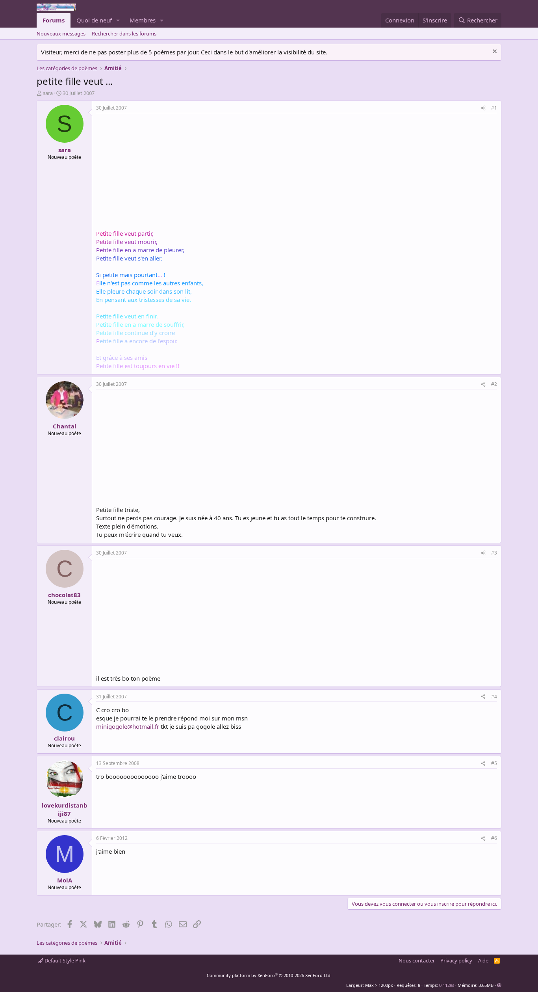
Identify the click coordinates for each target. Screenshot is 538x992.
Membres (143, 20)
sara (48, 93)
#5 (494, 763)
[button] (118, 20)
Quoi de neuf (94, 20)
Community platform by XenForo (269, 975)
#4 (494, 696)
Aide (483, 960)
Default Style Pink (64, 960)
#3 (494, 552)
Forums (54, 20)
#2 (494, 384)
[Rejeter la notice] (493, 52)
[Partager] (483, 108)
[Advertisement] (162, 172)
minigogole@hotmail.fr (127, 726)
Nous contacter (417, 960)
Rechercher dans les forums (124, 33)
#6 (494, 838)
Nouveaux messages (61, 33)
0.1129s (446, 985)
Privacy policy (456, 960)
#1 (494, 107)
